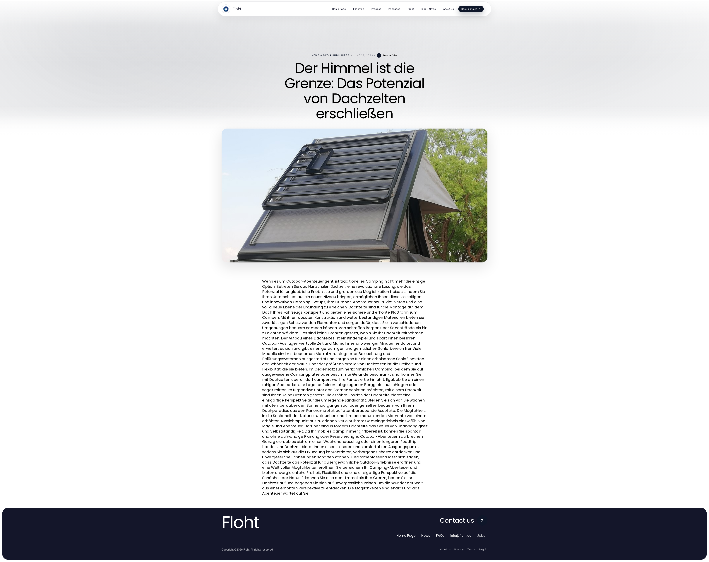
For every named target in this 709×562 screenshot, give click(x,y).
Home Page (405, 535)
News (425, 535)
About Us (445, 549)
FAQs (440, 535)
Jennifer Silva (390, 55)
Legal (482, 549)
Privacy (459, 549)
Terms (471, 549)
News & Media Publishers (331, 55)
